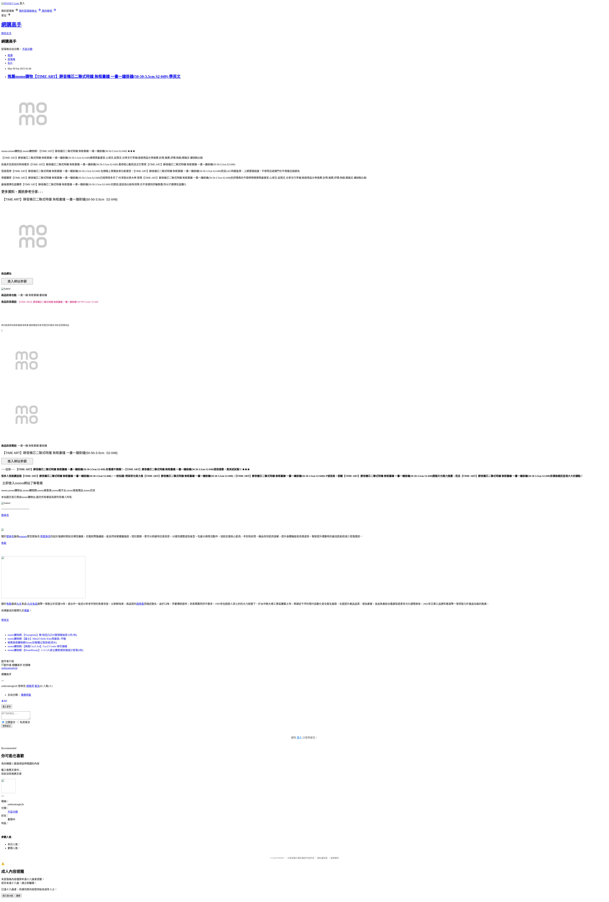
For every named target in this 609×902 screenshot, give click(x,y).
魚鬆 (3, 543)
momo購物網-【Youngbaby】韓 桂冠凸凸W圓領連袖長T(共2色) (42, 635)
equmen (23, 536)
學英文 (5, 620)
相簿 (10, 55)
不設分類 (27, 49)
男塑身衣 (45, 536)
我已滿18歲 (8, 896)
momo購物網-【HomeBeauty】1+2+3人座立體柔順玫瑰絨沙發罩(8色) (45, 650)
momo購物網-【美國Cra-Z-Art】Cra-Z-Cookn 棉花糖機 (37, 646)
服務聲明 (335, 858)
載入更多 (7, 706)
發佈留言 (7, 726)
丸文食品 (32, 603)
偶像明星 (26, 695)
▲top (4, 700)
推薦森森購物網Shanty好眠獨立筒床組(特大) (32, 642)
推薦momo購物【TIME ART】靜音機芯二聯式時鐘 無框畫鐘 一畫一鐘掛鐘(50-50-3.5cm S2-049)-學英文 (94, 76)
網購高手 (11, 24)
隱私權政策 (322, 858)
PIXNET (280, 858)
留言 (37, 686)
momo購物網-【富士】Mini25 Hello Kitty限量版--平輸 (37, 638)
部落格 (11, 59)
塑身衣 (5, 515)
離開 (18, 896)
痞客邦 (30, 686)
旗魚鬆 (140, 603)
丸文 (19, 603)
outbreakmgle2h (9, 668)
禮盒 (26, 610)
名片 (10, 63)
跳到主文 (6, 33)
